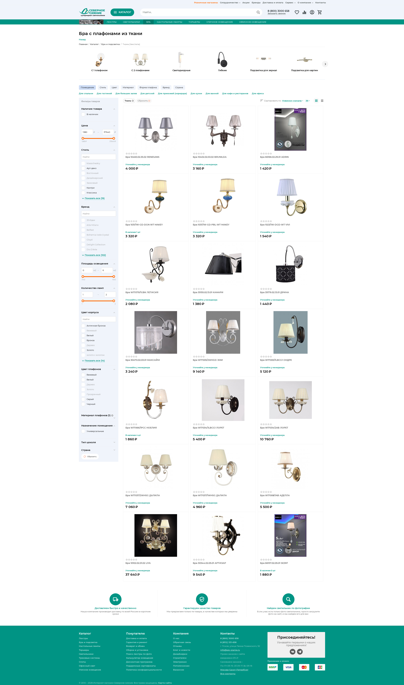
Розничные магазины (206, 2)
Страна (179, 87)
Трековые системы (89, 658)
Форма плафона (148, 87)
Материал (128, 87)
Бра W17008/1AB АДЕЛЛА (275, 495)
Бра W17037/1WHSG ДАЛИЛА (210, 495)
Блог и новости (181, 650)
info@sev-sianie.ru (230, 650)
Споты (82, 662)
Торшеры (84, 650)
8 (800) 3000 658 (278, 11)
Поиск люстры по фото (139, 654)
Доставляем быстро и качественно (115, 608)
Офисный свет (87, 665)
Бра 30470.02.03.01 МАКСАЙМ (142, 360)
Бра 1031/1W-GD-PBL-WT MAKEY (211, 224)
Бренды (256, 2)
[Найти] (258, 12)
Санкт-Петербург (238, 669)
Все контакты (227, 673)
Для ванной (212, 93)
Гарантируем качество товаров (202, 608)
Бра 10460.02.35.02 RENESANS (142, 157)
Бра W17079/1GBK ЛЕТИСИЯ (141, 292)
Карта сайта (165, 683)
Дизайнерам (180, 654)
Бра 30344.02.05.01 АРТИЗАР (209, 563)
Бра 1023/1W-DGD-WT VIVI (275, 224)
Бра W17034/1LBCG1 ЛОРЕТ (208, 427)
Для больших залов (126, 93)
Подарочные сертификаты (141, 665)
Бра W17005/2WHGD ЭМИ (208, 360)
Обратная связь (182, 642)
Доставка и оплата (273, 2)
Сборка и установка (137, 650)
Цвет (114, 87)
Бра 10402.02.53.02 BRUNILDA (209, 157)
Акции (246, 2)
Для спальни (86, 93)
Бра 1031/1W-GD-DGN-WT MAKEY (144, 224)
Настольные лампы (89, 646)
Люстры (83, 638)
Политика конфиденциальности (144, 669)
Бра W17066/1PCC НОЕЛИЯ (141, 427)
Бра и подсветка (88, 642)
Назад (82, 39)
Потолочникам (181, 665)
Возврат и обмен (135, 646)
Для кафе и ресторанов (235, 93)
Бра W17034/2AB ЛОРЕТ (274, 427)
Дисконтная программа (139, 662)
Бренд (166, 87)
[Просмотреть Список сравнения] (304, 14)
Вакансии (178, 669)
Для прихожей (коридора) (172, 93)
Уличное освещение (90, 669)
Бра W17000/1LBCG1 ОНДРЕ (276, 360)
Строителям (179, 658)
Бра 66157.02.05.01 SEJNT (274, 563)
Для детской (147, 93)
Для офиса (258, 93)
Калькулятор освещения (139, 658)
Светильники (86, 654)
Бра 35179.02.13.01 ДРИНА (274, 292)
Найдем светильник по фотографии (288, 608)
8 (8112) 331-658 (228, 642)
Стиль (103, 87)
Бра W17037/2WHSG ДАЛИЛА (142, 495)
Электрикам (179, 662)
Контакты (320, 2)
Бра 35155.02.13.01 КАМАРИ (208, 292)
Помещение (87, 87)
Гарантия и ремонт (136, 642)
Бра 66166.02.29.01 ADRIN (274, 157)
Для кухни (196, 93)
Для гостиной (104, 93)
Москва (224, 669)
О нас (176, 638)
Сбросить (143, 100)
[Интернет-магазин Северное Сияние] (92, 12)
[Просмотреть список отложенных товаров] (296, 14)
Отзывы (177, 646)
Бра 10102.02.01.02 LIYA (138, 563)
